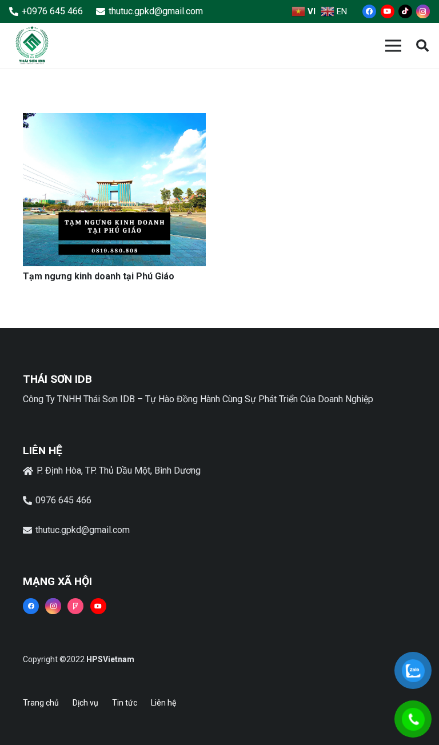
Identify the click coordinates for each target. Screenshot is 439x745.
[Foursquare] (75, 606)
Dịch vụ (85, 702)
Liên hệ (163, 702)
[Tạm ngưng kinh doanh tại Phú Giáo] (114, 120)
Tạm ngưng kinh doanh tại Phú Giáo (98, 276)
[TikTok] (405, 11)
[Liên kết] (32, 46)
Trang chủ (41, 702)
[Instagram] (423, 11)
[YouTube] (387, 11)
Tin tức (124, 702)
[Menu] (393, 45)
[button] (422, 46)
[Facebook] (369, 11)
